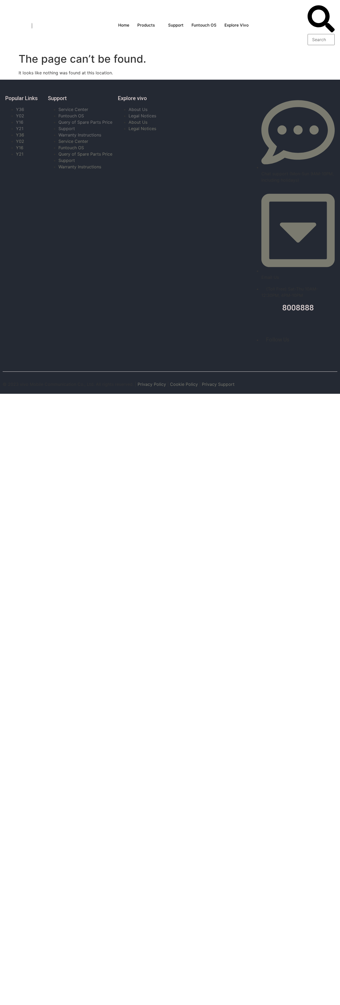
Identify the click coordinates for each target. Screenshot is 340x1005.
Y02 (20, 115)
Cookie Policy (184, 384)
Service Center (73, 109)
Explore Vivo (236, 25)
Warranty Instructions (79, 135)
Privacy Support (218, 384)
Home (123, 25)
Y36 (20, 109)
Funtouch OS (204, 25)
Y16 (19, 122)
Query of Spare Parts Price (85, 122)
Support (176, 25)
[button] (321, 19)
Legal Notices (142, 115)
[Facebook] (292, 354)
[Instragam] (304, 354)
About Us (138, 109)
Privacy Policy (152, 384)
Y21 (19, 128)
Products (146, 25)
